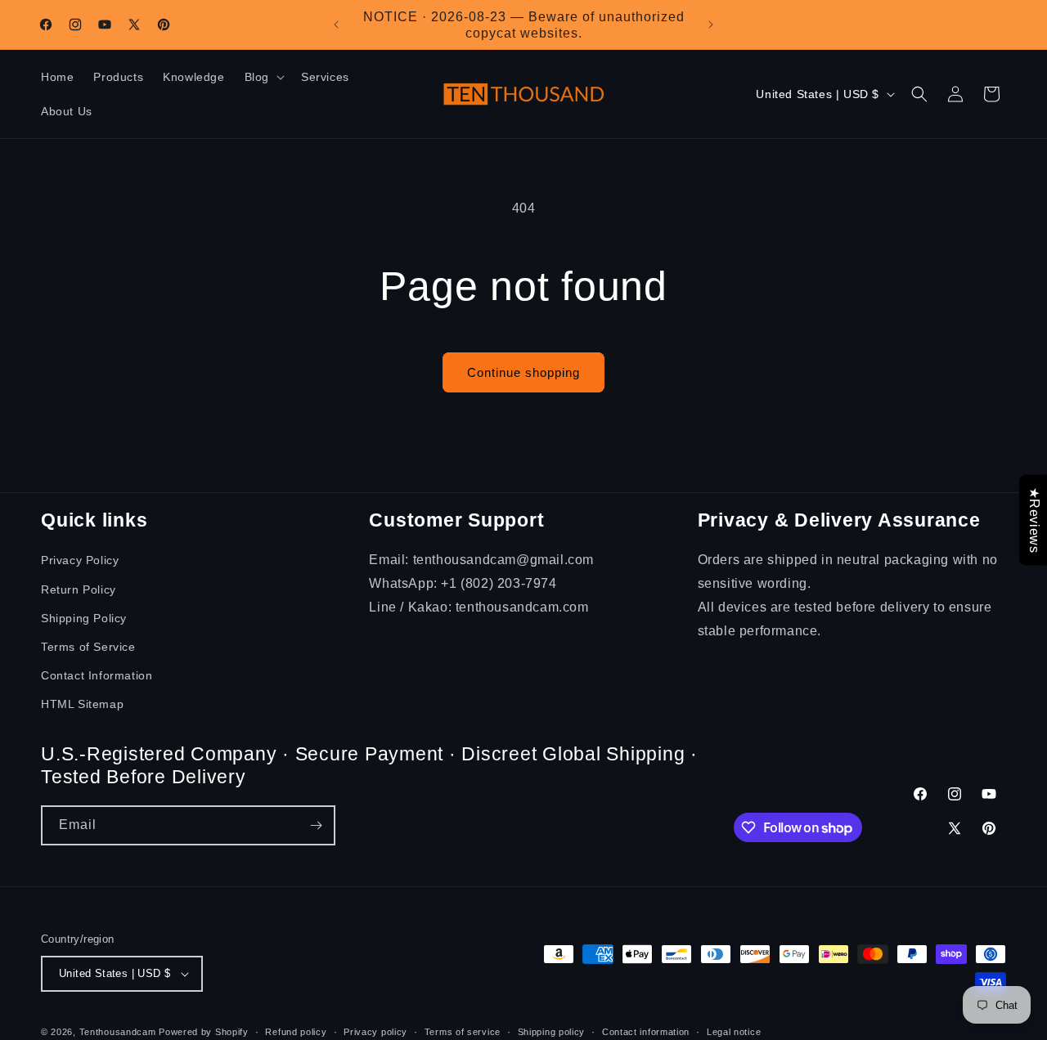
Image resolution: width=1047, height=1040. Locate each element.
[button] (263, 77)
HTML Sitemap (82, 704)
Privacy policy (375, 1032)
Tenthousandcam (117, 1032)
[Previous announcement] (336, 24)
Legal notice (734, 1032)
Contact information (646, 1032)
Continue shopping (523, 372)
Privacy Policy (80, 560)
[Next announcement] (711, 24)
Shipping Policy (84, 618)
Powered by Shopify (204, 1032)
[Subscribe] (316, 825)
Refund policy (295, 1032)
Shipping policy (552, 1032)
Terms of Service (88, 646)
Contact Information (96, 675)
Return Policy (78, 589)
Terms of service (463, 1032)
